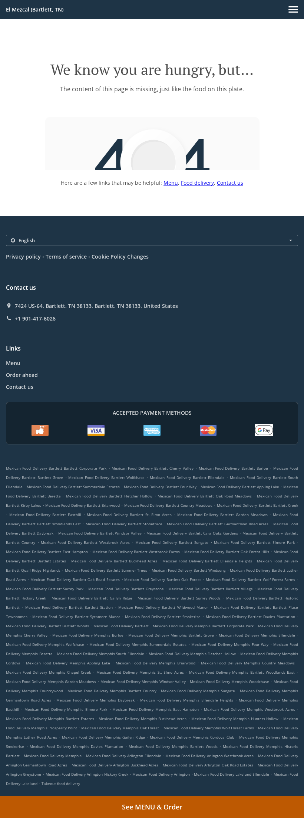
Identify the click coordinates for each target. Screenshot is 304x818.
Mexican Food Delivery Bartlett (121, 625)
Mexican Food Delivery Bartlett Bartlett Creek (257, 505)
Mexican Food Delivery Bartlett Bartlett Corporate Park (56, 468)
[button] (293, 9)
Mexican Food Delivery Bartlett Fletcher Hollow (109, 496)
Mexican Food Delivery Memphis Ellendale (257, 635)
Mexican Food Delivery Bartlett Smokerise (163, 616)
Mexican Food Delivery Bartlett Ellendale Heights (207, 561)
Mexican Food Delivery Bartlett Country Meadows (168, 505)
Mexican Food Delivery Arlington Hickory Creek (87, 774)
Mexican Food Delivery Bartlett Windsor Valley (100, 533)
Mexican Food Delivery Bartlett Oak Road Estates (75, 579)
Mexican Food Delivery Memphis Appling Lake (68, 663)
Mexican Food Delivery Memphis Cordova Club (192, 737)
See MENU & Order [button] (152, 806)
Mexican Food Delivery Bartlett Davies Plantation (250, 616)
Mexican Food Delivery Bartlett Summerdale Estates (73, 486)
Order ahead (22, 374)
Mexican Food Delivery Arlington (161, 774)
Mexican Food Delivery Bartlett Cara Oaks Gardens (192, 533)
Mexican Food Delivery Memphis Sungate (198, 690)
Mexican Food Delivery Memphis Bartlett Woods (173, 746)
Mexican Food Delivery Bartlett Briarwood (82, 505)
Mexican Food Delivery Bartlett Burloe (233, 468)
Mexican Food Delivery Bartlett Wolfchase (106, 477)
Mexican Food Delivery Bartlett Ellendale (187, 477)
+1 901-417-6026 (35, 318)
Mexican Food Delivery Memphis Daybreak (95, 700)
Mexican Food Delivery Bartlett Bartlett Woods (47, 625)
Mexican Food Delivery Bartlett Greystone (125, 588)
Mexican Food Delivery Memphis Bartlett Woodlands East (242, 672)
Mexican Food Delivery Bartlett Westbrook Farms (136, 551)
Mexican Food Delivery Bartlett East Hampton (47, 551)
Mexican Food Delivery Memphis (53, 755)
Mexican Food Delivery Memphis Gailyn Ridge (103, 737)
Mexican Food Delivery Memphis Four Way (229, 644)
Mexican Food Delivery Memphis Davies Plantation (76, 746)
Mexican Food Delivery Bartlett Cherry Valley (153, 468)
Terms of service (66, 256)
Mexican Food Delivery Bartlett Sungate (171, 542)
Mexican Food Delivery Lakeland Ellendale (231, 774)
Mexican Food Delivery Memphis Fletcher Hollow (192, 653)
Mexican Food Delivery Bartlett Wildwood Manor (163, 607)
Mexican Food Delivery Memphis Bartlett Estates (50, 718)
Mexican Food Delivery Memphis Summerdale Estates (137, 644)
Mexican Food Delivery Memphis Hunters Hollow (235, 718)
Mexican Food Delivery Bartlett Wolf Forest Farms (250, 579)
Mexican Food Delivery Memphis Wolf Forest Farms (208, 727)
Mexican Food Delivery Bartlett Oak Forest (162, 579)
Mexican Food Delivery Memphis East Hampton (155, 709)
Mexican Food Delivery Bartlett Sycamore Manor (76, 616)
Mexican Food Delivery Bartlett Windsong (188, 570)
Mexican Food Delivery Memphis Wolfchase (45, 644)
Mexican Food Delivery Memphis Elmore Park (65, 709)
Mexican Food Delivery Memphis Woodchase (229, 681)
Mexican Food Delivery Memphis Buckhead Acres (142, 718)
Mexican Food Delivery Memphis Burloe (88, 635)
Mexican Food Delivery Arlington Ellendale (123, 755)
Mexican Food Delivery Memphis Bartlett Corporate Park (203, 625)
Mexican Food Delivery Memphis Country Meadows (248, 663)
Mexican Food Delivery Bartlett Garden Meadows (222, 514)
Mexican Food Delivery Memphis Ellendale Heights (186, 700)
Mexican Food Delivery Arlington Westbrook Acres (209, 755)
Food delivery (197, 182)
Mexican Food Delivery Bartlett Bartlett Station (68, 607)
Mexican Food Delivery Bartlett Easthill (45, 514)
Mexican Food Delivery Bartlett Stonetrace (124, 523)
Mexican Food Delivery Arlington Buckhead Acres (115, 765)
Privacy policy (23, 256)
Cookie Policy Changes (120, 256)
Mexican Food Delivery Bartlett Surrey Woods (179, 598)
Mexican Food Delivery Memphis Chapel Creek (48, 672)
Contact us (230, 182)
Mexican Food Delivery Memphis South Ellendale (100, 653)
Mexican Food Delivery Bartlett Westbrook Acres (85, 542)
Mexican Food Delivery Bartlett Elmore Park (254, 542)
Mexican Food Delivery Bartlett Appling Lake (240, 486)
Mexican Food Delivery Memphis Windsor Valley (143, 681)
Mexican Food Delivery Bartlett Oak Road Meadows (205, 496)
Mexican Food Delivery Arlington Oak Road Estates (208, 765)
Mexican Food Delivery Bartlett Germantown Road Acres (217, 523)
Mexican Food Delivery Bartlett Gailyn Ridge (92, 598)
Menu (170, 182)
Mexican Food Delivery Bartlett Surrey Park (44, 588)
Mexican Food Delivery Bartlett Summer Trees (106, 570)
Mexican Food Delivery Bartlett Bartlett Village (210, 588)
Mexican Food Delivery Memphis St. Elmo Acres (140, 672)
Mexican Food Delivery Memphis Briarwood (155, 663)
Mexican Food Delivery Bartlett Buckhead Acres (114, 561)
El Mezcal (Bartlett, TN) (34, 9)
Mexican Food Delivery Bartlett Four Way (160, 486)
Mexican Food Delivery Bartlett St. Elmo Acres (129, 514)
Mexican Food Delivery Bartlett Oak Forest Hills (226, 551)
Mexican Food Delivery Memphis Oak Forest (120, 727)
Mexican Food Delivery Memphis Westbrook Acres (249, 709)
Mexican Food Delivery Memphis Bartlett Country (111, 690)
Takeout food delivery (61, 783)
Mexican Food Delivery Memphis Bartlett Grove (171, 635)
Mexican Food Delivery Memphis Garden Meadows (51, 681)
